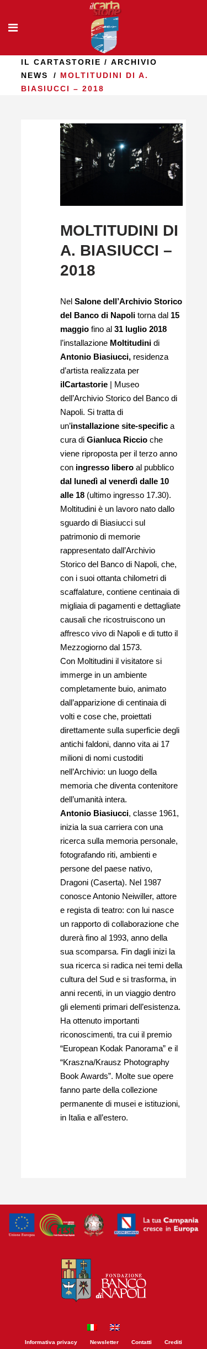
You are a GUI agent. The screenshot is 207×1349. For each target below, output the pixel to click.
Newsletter (104, 1342)
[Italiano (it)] (92, 1329)
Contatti (141, 1342)
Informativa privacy (51, 1342)
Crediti (173, 1342)
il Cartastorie (61, 62)
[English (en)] (115, 1329)
